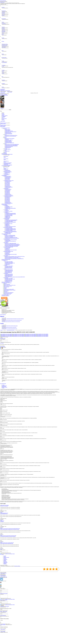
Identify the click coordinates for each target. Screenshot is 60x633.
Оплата (5, 556)
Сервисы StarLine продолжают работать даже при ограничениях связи (12, 320)
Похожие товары (2, 346)
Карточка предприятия (3, 576)
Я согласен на (8, 553)
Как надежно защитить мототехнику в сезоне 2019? (9, 327)
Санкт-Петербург (4, 62)
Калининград (4, 23)
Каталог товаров (2, 126)
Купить (1, 512)
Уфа (2, 76)
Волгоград (3, 13)
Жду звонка (2, 554)
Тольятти (3, 70)
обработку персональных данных (10, 553)
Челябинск (3, 83)
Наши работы (5, 562)
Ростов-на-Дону (4, 57)
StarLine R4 (1, 521)
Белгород (3, 7)
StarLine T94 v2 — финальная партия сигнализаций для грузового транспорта (13, 318)
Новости (2, 316)
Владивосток (4, 10)
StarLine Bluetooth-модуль (3, 513)
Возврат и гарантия (4, 115)
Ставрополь (3, 65)
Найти (10, 109)
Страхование (4, 116)
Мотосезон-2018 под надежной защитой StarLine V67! (9, 328)
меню (1, 111)
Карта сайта (5, 561)
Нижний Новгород (4, 45)
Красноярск (3, 31)
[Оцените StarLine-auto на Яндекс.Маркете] (30, 571)
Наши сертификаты (3, 314)
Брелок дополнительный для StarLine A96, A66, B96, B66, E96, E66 (9, 529)
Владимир (3, 12)
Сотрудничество (4, 118)
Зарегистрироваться (3, 615)
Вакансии (5, 563)
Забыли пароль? (5, 611)
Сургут (3, 66)
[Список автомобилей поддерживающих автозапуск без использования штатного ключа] (4, 306)
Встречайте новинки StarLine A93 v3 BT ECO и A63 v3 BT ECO (11, 321)
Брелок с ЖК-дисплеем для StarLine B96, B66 (6, 543)
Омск (2, 50)
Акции (3, 113)
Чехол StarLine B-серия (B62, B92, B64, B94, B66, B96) (8, 536)
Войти (1, 611)
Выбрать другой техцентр (4, 593)
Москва (3, 41)
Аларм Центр (5, 90)
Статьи (2, 323)
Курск (3, 34)
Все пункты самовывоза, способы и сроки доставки (4, 95)
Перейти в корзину (3, 123)
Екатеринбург (4, 18)
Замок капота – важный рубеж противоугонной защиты (10, 325)
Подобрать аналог (2, 338)
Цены (3, 117)
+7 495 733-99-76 (2, 121)
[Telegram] (1, 580)
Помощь (5, 560)
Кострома (3, 28)
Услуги (3, 119)
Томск (3, 71)
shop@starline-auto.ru (3, 575)
